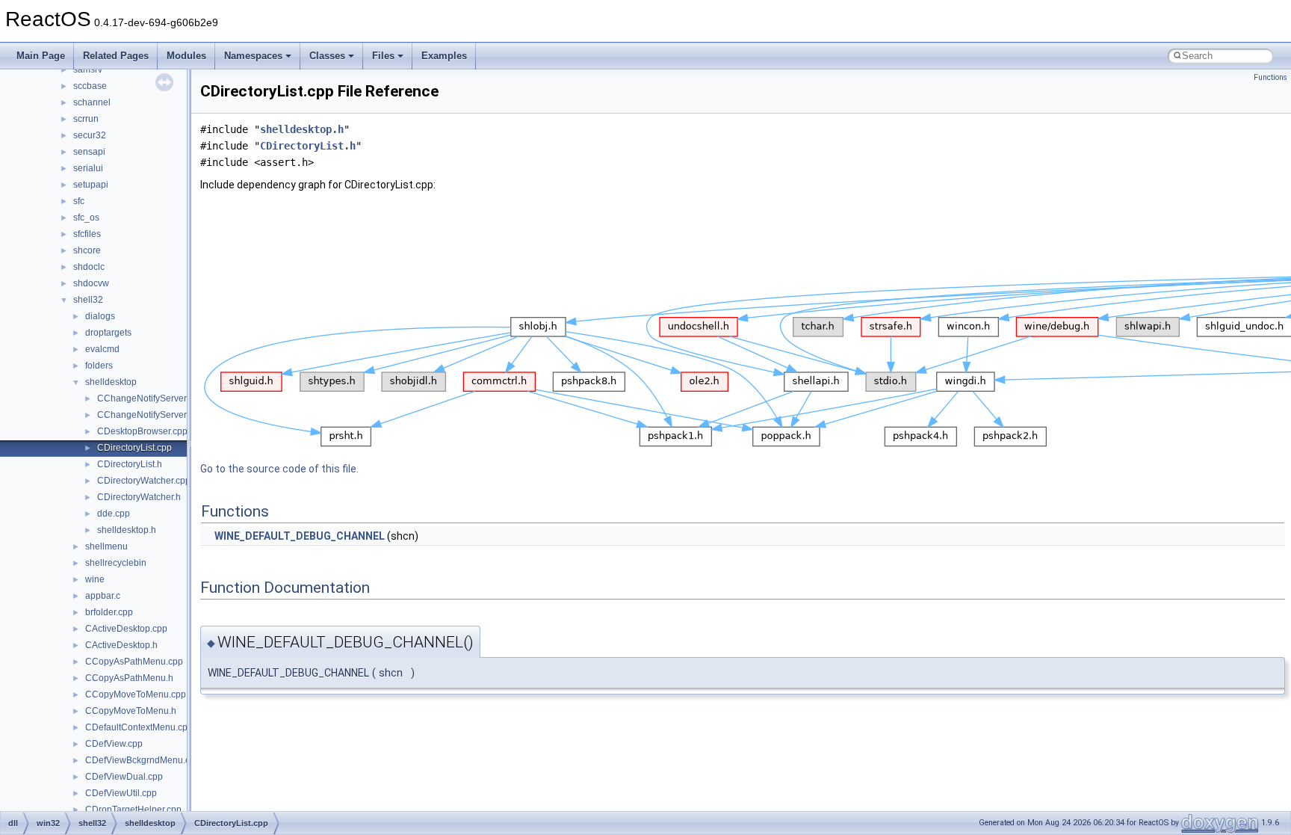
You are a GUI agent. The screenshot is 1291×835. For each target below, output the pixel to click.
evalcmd (102, 349)
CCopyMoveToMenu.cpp (135, 694)
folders (99, 365)
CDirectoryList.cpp (134, 448)
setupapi (90, 184)
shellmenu (106, 546)
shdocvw (91, 283)
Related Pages (116, 55)
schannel (92, 102)
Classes (327, 55)
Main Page (40, 55)
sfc (78, 201)
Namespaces (253, 55)
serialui (88, 168)
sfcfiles (87, 234)
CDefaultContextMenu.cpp (139, 727)
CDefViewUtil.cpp (121, 793)
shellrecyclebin (115, 563)
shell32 (88, 300)
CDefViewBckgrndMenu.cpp (142, 760)
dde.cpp (113, 513)
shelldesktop (111, 382)
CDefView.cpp (114, 744)
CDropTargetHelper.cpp (133, 809)
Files (383, 55)
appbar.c (102, 596)
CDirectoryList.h (129, 464)
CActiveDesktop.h (121, 645)
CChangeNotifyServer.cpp (150, 398)
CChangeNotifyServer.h (145, 415)
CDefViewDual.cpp (124, 776)
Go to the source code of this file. (279, 469)
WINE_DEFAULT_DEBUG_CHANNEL (299, 536)
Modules (186, 55)
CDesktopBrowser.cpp (142, 431)
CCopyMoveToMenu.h (130, 711)
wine (95, 579)
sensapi (89, 152)
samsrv (87, 69)
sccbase (90, 86)
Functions (1270, 77)
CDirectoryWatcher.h (139, 497)
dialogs (100, 316)
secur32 (89, 135)
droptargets (108, 332)
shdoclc (89, 267)
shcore (87, 250)
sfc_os (86, 217)
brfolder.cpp (109, 612)
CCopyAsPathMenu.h (129, 678)
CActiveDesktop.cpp (126, 628)
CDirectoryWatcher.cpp (144, 480)
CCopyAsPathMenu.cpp (134, 661)
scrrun (86, 119)
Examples (444, 55)
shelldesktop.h (126, 530)
